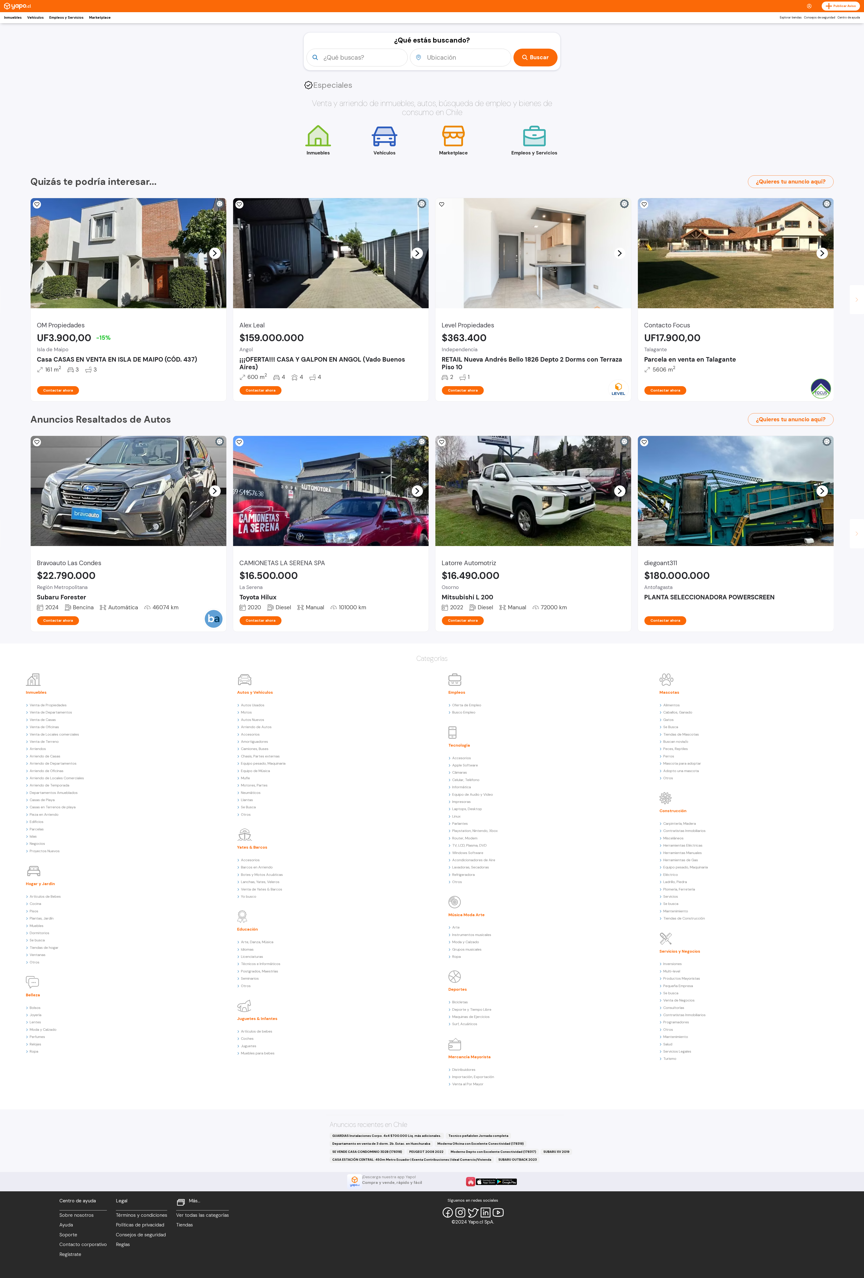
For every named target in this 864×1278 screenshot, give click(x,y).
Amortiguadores (254, 741)
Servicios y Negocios (679, 951)
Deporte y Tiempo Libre (471, 1009)
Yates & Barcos (252, 847)
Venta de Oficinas (44, 727)
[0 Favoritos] (239, 204)
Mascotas (669, 692)
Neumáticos (251, 792)
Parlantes (460, 823)
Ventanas (37, 954)
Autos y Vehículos (255, 692)
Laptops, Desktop (467, 809)
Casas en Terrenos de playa (53, 807)
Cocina (35, 903)
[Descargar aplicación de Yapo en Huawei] (471, 1181)
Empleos (456, 692)
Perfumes (37, 1036)
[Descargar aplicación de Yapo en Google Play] (506, 1181)
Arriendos (38, 748)
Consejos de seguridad (819, 17)
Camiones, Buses (254, 748)
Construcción (672, 810)
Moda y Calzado (43, 1029)
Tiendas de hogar (44, 947)
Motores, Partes (254, 785)
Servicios (670, 896)
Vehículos (35, 17)
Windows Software (467, 852)
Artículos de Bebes (45, 896)
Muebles (36, 925)
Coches (247, 1038)
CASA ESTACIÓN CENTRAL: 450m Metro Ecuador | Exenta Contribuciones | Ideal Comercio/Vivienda (411, 1160)
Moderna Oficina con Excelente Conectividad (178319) (480, 1144)
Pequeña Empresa (678, 985)
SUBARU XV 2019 (556, 1152)
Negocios (37, 843)
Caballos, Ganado (677, 712)
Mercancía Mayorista (469, 1057)
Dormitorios (39, 933)
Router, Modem (464, 838)
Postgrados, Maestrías (259, 971)
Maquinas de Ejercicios (471, 1016)
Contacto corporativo (83, 1244)
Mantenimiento (675, 911)
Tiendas (184, 1225)
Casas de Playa (42, 800)
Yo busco (248, 896)
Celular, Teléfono (465, 779)
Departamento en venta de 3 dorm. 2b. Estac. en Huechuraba (381, 1144)
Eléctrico (670, 874)
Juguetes (248, 1046)
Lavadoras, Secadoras (470, 867)
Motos (246, 712)
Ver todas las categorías (202, 1215)
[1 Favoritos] (37, 442)
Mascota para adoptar (682, 763)
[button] (214, 253)
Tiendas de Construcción (684, 918)
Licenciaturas (252, 956)
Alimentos (671, 705)
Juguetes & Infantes (257, 1018)
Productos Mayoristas (681, 978)
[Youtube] (498, 1212)
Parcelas (37, 829)
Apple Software (465, 765)
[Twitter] (473, 1212)
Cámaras (459, 772)
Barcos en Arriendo (257, 867)
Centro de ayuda (848, 17)
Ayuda (66, 1225)
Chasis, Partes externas (260, 756)
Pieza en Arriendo (44, 814)
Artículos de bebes (256, 1031)
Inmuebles (13, 17)
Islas (33, 836)
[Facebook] (447, 1212)
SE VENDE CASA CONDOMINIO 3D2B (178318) (367, 1152)
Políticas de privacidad (140, 1225)
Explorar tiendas (791, 17)
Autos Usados (252, 705)
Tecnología (459, 745)
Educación (247, 929)
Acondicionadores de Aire (473, 860)
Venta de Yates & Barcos (261, 889)
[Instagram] (460, 1212)
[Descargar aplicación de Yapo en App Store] (486, 1181)
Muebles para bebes (257, 1053)
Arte (456, 927)
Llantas (247, 800)
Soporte (68, 1235)
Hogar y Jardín (40, 883)
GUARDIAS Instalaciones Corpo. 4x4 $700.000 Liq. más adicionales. (386, 1136)
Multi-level (671, 971)
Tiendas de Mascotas (681, 734)
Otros (34, 962)
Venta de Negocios (679, 1000)
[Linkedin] (485, 1212)
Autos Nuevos (252, 719)
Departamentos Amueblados (54, 792)
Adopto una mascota (681, 770)
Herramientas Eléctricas (682, 845)
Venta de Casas (43, 719)
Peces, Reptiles (675, 748)
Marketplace (100, 17)
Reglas (123, 1244)
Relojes (35, 1044)
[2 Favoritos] (644, 204)
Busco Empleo (463, 712)
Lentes (35, 1022)
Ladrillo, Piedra (675, 881)
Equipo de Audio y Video (472, 794)
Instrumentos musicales (471, 934)
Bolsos (35, 1007)
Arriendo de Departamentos (53, 763)
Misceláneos (673, 838)
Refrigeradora (463, 874)
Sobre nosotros (76, 1215)
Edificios (36, 821)
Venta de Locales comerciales (54, 734)
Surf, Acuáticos (464, 1024)
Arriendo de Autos (256, 727)
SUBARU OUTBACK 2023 (517, 1160)
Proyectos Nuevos (45, 851)
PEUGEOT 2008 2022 (426, 1152)
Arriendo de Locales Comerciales (57, 778)
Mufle (245, 778)
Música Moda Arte (466, 915)
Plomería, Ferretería (679, 889)
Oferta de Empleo (466, 705)
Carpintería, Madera (679, 823)
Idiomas (247, 949)
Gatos (668, 719)
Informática (461, 787)
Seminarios (250, 978)
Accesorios (250, 734)
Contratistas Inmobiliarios (684, 830)
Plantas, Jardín (42, 918)
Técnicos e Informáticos (260, 963)
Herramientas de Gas (680, 860)
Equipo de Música (255, 770)
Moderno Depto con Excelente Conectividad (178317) (493, 1152)
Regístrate (70, 1254)
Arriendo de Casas (45, 756)
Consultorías (673, 1007)
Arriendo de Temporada (49, 785)
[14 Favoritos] (37, 204)
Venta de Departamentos (51, 712)
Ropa (34, 1051)
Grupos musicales (467, 949)
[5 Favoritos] (239, 442)
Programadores (676, 1022)
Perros (668, 756)
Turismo (669, 1058)
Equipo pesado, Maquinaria (263, 763)
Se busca (37, 940)
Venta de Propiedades (48, 705)
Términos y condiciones (141, 1215)
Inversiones (672, 963)
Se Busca (248, 807)
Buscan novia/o (675, 741)
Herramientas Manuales (682, 852)
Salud (667, 1044)
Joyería (35, 1015)
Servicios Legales (677, 1051)
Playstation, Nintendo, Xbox (475, 830)
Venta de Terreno (44, 741)
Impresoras (461, 801)
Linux (456, 816)
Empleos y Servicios (66, 17)
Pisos (34, 911)
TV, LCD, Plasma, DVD (469, 845)
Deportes (457, 989)
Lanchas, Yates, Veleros (260, 881)
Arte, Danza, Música (257, 942)
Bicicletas (460, 1002)
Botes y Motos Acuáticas (262, 874)
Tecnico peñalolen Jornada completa (478, 1136)
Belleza (33, 995)
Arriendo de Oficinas (46, 770)
